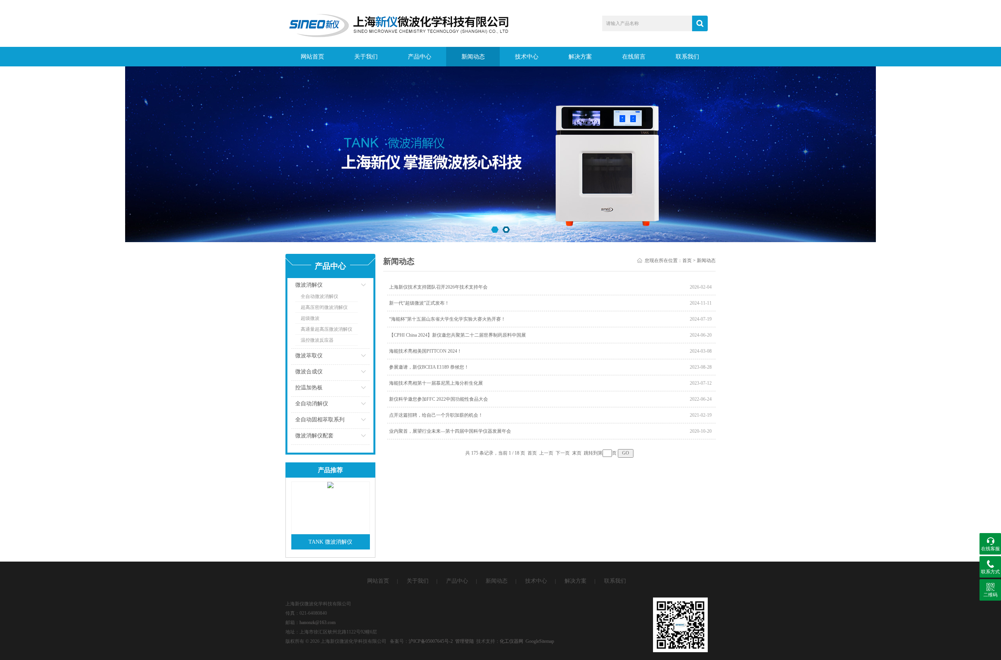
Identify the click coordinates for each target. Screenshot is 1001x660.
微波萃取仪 (309, 356)
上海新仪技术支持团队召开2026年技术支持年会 (438, 287)
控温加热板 (309, 388)
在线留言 (634, 57)
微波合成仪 (309, 372)
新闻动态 (473, 57)
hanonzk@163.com (317, 622)
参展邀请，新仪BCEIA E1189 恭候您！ (429, 367)
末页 (576, 453)
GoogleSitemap (540, 641)
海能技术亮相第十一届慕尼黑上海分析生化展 (436, 383)
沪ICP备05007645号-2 (431, 641)
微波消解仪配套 (314, 436)
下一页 (563, 453)
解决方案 (580, 57)
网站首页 (312, 57)
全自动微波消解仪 (319, 296)
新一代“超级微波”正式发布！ (419, 303)
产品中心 (419, 57)
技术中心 (526, 57)
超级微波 (310, 318)
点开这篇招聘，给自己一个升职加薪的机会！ (436, 415)
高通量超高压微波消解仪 (326, 329)
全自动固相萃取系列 (319, 420)
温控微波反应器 (317, 340)
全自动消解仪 (311, 404)
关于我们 (366, 57)
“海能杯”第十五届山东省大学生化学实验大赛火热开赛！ (447, 319)
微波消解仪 (309, 285)
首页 (687, 260)
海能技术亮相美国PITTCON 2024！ (425, 351)
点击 (354, 287)
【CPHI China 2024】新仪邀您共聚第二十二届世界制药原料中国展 (457, 335)
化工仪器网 (511, 641)
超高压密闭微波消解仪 (324, 307)
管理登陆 (464, 641)
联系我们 (687, 57)
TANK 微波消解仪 (330, 542)
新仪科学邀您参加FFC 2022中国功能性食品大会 (438, 399)
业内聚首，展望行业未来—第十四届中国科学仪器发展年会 (450, 431)
